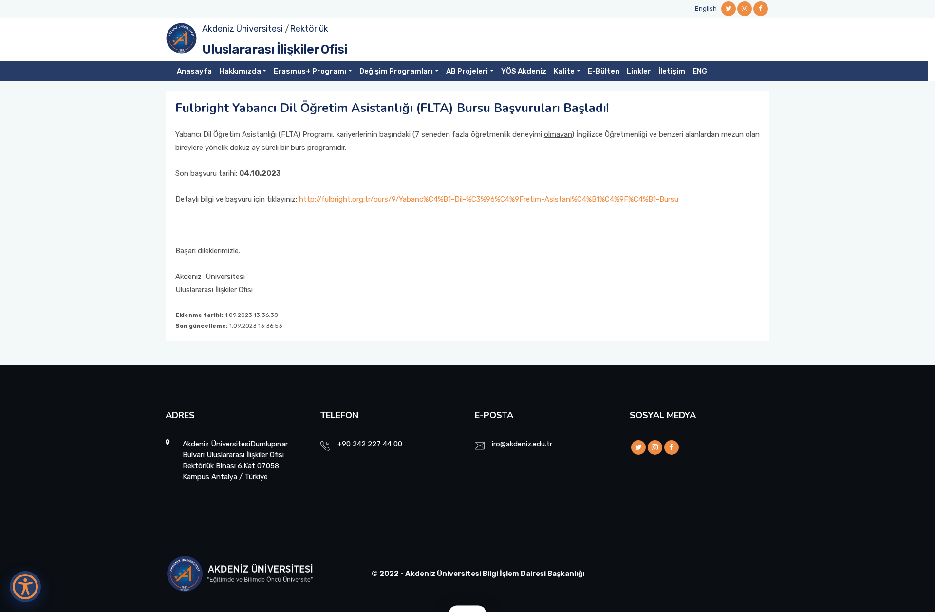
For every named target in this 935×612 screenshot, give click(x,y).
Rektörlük (309, 28)
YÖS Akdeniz (523, 71)
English (706, 8)
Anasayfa (194, 71)
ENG (699, 71)
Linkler (639, 71)
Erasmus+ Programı (310, 71)
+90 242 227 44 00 (369, 444)
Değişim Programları (396, 71)
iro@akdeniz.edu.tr (522, 444)
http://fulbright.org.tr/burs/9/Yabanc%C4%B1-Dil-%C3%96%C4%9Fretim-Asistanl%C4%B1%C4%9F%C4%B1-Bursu (488, 199)
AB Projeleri (467, 71)
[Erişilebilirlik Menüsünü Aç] (25, 586)
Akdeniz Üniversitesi (242, 28)
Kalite (564, 71)
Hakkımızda (240, 71)
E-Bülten (603, 71)
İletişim (671, 71)
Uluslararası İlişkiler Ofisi (274, 49)
